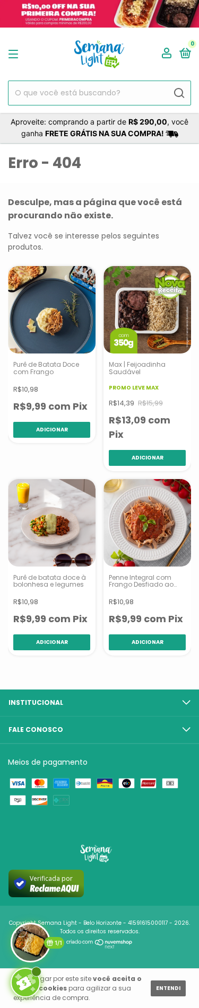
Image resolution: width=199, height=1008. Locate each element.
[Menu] (15, 54)
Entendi (168, 988)
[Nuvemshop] (99, 946)
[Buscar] (178, 93)
